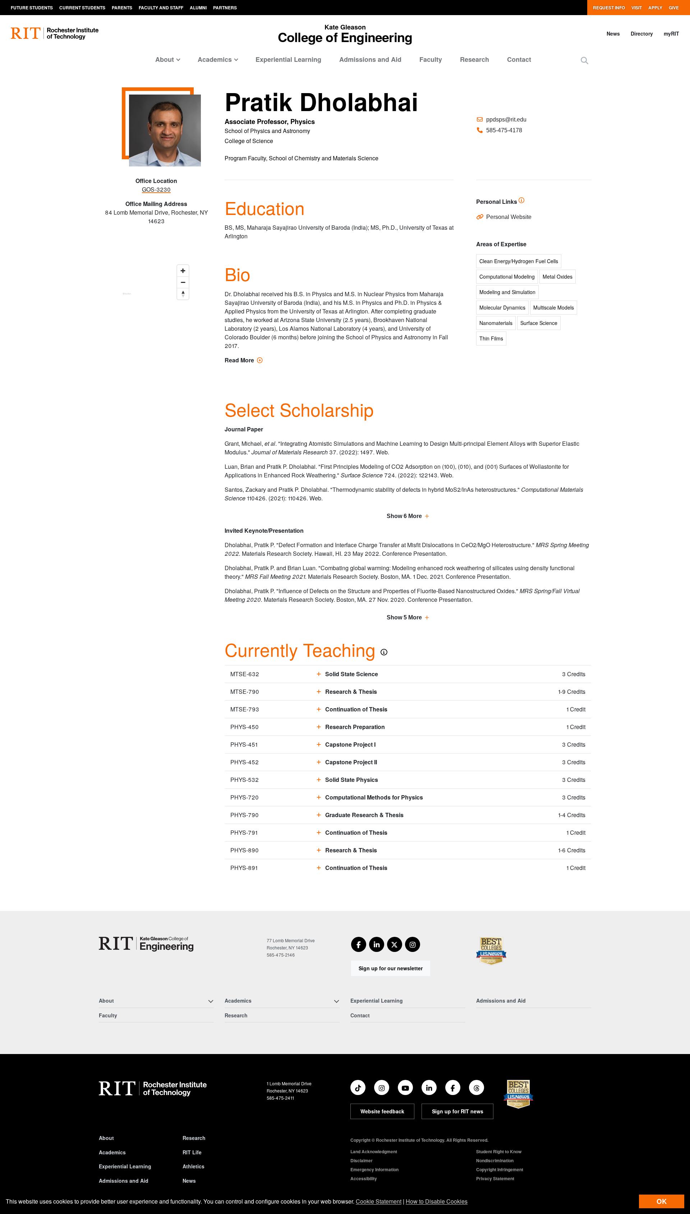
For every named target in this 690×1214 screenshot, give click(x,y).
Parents (122, 7)
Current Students (82, 7)
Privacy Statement (495, 1178)
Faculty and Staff (161, 7)
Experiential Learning (288, 59)
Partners (225, 7)
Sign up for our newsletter (391, 968)
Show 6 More (404, 516)
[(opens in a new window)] (358, 944)
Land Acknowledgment (373, 1151)
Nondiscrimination (495, 1160)
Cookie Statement (378, 1201)
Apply (655, 7)
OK (662, 1201)
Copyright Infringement (499, 1169)
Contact (519, 59)
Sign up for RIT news (457, 1111)
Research (474, 59)
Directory (642, 33)
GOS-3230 (156, 189)
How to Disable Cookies (437, 1201)
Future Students (32, 7)
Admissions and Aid (370, 59)
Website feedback (382, 1111)
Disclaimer (361, 1160)
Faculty (430, 59)
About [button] (164, 59)
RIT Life (192, 1152)
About (106, 1137)
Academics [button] (215, 59)
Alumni (198, 7)
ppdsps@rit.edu (506, 119)
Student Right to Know (498, 1151)
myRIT (671, 33)
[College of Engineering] (146, 944)
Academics (112, 1152)
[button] (584, 60)
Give (674, 7)
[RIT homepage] (54, 33)
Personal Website (509, 217)
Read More (244, 360)
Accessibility (363, 1178)
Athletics (193, 1166)
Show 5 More (404, 617)
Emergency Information (374, 1169)
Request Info (609, 7)
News (613, 33)
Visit (636, 7)
